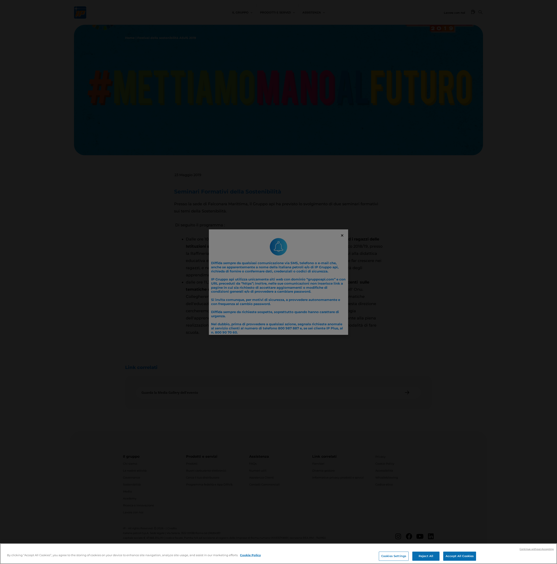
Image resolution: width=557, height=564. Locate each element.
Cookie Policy (250, 555)
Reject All (426, 556)
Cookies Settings (393, 556)
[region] (278, 553)
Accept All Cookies (460, 556)
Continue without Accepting (537, 549)
